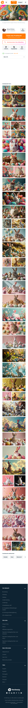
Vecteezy (4, 684)
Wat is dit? (16, 53)
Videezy (4, 687)
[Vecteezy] (2, 2)
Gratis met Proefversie (14, 36)
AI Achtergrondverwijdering (9, 702)
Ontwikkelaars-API (6, 695)
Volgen (22, 30)
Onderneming (5, 689)
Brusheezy (5, 681)
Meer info (6, 58)
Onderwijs (5, 692)
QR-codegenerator (7, 705)
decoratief (19, 647)
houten (5, 647)
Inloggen (20, 2)
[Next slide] (22, 647)
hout (12, 647)
